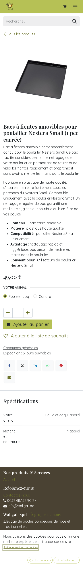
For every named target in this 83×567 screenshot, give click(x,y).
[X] (22, 365)
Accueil (9, 479)
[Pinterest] (61, 365)
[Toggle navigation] (75, 6)
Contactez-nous (16, 495)
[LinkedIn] (35, 365)
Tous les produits (21, 34)
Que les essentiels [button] (40, 560)
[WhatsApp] (48, 365)
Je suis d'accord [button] (66, 560)
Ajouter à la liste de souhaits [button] (39, 336)
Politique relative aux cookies (21, 547)
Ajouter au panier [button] (30, 324)
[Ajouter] (28, 313)
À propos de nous (46, 514)
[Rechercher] (74, 21)
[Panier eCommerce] (64, 6)
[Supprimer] (8, 313)
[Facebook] (9, 365)
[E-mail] (9, 377)
